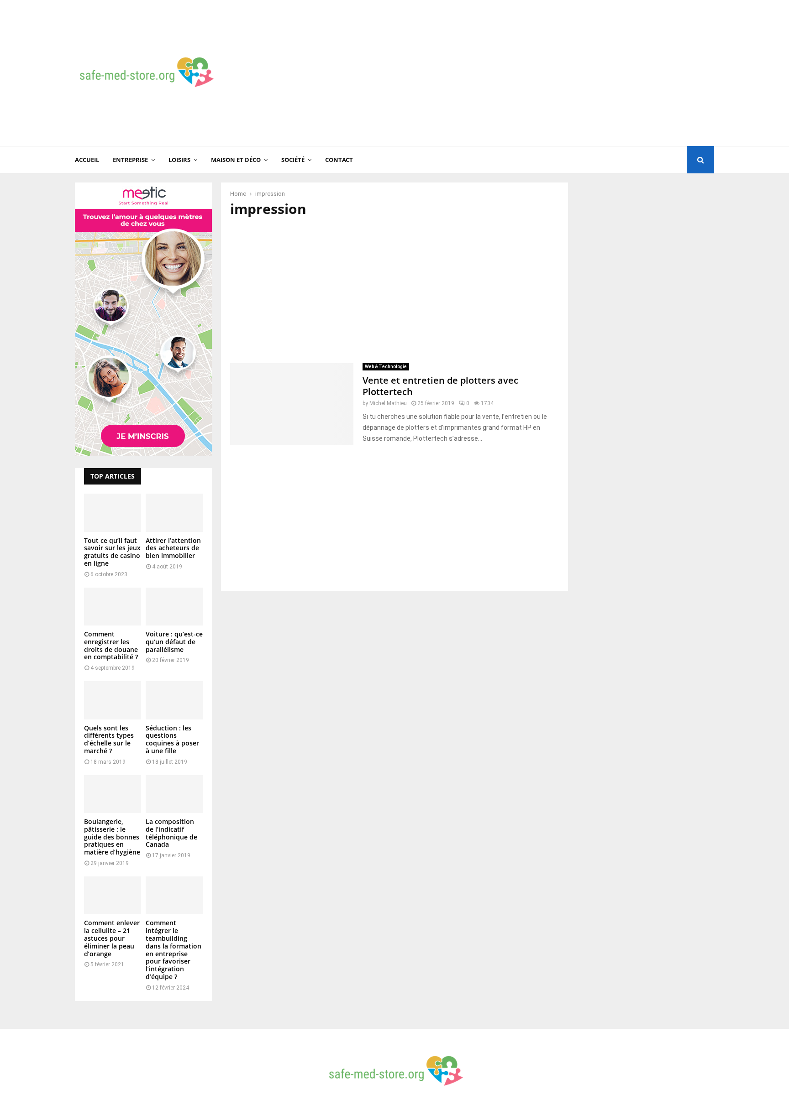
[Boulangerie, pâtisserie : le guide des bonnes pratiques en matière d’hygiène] (112, 794)
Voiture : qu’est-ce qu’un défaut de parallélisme (174, 642)
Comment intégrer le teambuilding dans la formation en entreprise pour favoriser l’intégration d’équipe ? (173, 949)
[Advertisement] (548, 73)
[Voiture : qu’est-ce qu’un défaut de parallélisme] (174, 606)
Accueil (87, 160)
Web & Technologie (386, 366)
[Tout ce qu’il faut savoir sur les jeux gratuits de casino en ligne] (112, 513)
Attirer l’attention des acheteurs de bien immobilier (173, 548)
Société (293, 160)
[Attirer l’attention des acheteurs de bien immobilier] (174, 513)
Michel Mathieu (388, 403)
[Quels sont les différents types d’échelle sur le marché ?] (112, 700)
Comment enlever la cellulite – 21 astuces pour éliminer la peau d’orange (112, 938)
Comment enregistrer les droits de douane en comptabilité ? (111, 645)
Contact (339, 160)
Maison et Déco (236, 160)
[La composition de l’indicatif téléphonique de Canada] (174, 794)
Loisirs (179, 160)
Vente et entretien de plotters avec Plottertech (440, 386)
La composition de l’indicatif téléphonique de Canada (171, 833)
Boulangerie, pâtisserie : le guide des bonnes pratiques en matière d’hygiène (112, 836)
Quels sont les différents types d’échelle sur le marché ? (109, 739)
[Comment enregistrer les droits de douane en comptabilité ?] (112, 606)
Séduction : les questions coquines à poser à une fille (172, 739)
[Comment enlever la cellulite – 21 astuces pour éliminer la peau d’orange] (112, 895)
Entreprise (130, 160)
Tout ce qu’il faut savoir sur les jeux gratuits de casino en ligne (112, 552)
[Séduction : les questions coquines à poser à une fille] (174, 700)
